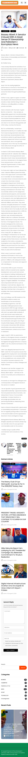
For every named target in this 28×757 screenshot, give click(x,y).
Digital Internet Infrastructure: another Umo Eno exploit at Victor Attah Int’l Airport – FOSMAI (13, 586)
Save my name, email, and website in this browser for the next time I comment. (14, 643)
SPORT (3, 692)
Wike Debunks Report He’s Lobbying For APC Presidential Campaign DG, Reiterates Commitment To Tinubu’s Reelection (13, 552)
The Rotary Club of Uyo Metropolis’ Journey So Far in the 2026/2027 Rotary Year (12, 484)
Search (3, 664)
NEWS (13, 31)
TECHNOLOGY (5, 695)
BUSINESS (3, 679)
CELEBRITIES (5, 31)
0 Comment (21, 48)
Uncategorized (5, 698)
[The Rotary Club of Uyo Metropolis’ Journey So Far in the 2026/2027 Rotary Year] (14, 470)
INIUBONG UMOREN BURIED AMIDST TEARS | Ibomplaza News (18, 448)
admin (6, 48)
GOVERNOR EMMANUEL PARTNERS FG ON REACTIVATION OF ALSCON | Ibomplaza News (11, 449)
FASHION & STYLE (5, 686)
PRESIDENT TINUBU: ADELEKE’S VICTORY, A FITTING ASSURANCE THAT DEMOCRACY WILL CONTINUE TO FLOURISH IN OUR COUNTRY (13, 517)
